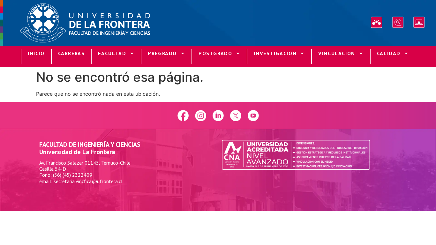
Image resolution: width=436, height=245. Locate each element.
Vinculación (336, 53)
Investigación (275, 53)
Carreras (71, 53)
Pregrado (162, 53)
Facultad (112, 53)
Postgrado (215, 53)
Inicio (36, 53)
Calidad (389, 53)
